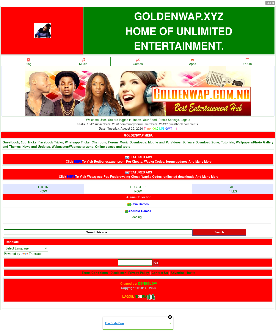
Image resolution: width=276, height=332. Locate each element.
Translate (35, 253)
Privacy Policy (138, 272)
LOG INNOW (43, 189)
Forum (247, 64)
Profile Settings (168, 120)
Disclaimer (118, 272)
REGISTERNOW (138, 189)
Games (138, 64)
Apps (192, 64)
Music (83, 64)
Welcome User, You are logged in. (109, 120)
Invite (191, 272)
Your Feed (150, 120)
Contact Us (160, 272)
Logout (185, 120)
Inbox (137, 120)
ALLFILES (233, 189)
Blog (28, 64)
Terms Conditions (95, 272)
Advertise (178, 272)
